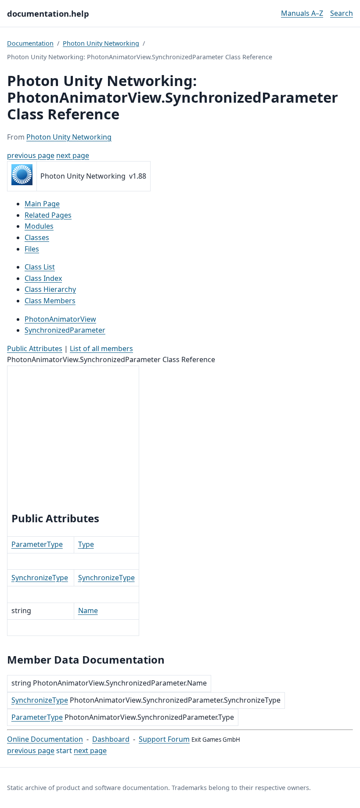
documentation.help (48, 13)
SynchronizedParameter (65, 330)
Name (88, 610)
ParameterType (37, 544)
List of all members (101, 348)
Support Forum (164, 739)
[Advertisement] (73, 440)
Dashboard (111, 739)
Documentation (30, 43)
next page (72, 155)
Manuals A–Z (302, 13)
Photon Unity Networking (101, 43)
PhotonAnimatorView (60, 319)
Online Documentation (45, 739)
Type (86, 544)
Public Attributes (34, 348)
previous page (30, 155)
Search (341, 13)
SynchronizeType (39, 577)
